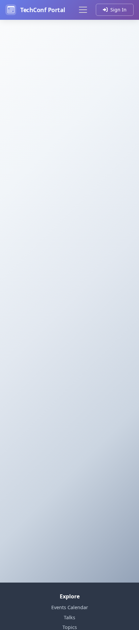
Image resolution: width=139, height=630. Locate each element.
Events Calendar (69, 607)
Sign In (118, 9)
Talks (69, 617)
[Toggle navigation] (83, 10)
